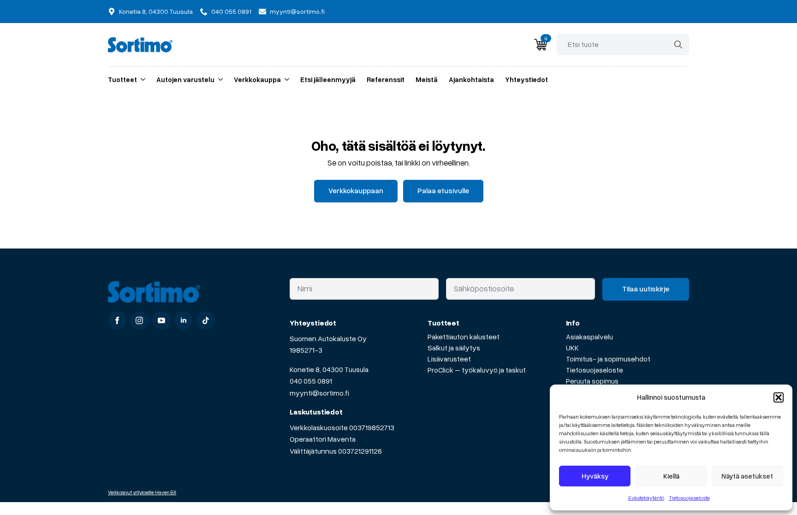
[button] (778, 397)
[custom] (205, 320)
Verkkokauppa (257, 79)
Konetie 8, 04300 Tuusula (329, 369)
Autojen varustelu (185, 79)
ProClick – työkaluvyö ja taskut (477, 369)
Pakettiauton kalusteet (464, 336)
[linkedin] (183, 320)
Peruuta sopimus (592, 381)
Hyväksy (595, 476)
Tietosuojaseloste (689, 497)
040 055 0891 (311, 380)
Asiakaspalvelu (589, 336)
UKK (572, 347)
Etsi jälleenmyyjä (328, 79)
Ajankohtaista (471, 79)
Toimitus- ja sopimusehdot (608, 358)
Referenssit (385, 79)
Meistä (427, 79)
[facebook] (117, 320)
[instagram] (139, 320)
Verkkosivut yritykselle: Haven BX (142, 492)
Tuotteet (122, 79)
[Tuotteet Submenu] (141, 79)
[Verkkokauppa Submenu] (285, 79)
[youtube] (161, 320)
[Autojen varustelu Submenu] (218, 79)
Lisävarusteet (449, 358)
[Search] (678, 44)
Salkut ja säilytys (454, 347)
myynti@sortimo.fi (319, 392)
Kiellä (671, 476)
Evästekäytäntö (646, 497)
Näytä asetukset (747, 476)
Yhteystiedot (526, 79)
